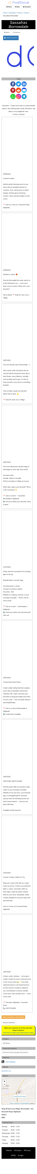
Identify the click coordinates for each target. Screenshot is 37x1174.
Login (21, 1155)
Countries (27, 7)
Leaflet (11, 1103)
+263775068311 (10, 1062)
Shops (26, 13)
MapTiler (17, 1103)
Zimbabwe (12, 13)
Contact (18, 1150)
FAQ (14, 1155)
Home (10, 7)
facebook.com (6, 1071)
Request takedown (9, 1022)
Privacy (28, 1150)
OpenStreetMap (25, 1103)
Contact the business (11, 38)
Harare (20, 13)
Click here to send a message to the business (15, 1052)
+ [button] (4, 1081)
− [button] (4, 1084)
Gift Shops (6, 1043)
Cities (18, 7)
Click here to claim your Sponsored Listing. (18, 1033)
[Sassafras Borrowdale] (19, 1092)
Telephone (17, 32)
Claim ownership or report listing (13, 1017)
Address (7, 32)
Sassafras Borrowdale (20, 1096)
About (9, 1150)
